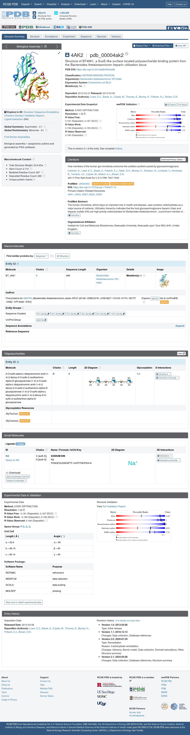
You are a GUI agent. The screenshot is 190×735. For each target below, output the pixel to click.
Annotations (51, 36)
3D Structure (63, 255)
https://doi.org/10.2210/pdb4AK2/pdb (95, 69)
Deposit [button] (25, 4)
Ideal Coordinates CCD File (18, 476)
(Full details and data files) (127, 620)
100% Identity (116, 313)
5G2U (92, 194)
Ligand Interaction (13, 119)
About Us (5, 681)
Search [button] (38, 4)
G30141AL (24, 413)
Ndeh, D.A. (125, 170)
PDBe (164, 684)
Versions (116, 36)
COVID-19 (128, 4)
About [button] (104, 4)
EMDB (164, 695)
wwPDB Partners (170, 677)
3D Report (171, 104)
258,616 (42, 12)
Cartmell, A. (74, 170)
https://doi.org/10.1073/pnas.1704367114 (94, 187)
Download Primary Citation (172, 159)
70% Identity (71, 313)
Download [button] (80, 4)
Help (169, 4)
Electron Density (14, 115)
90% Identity (86, 313)
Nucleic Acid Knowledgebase (136, 714)
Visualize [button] (52, 4)
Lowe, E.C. (96, 96)
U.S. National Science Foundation (66, 724)
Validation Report (34, 115)
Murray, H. (144, 96)
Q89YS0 (27, 298)
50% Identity (57, 313)
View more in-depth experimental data (23, 602)
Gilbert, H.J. (104, 174)
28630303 (84, 183)
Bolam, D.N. (171, 96)
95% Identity (101, 313)
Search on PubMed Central (122, 183)
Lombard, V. (164, 170)
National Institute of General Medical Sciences (72, 727)
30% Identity (42, 313)
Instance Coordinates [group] (15, 480)
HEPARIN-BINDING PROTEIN (98, 75)
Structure (34, 36)
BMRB (164, 692)
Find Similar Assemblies (17, 137)
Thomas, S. (132, 96)
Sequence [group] (40, 255)
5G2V (99, 194)
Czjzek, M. (119, 96)
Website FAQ (46, 688)
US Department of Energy (114, 724)
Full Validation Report (114, 506)
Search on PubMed (100, 183)
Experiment (69, 36)
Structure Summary (14, 36)
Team (4, 692)
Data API (182, 45)
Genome (101, 36)
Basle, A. (107, 96)
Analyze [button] (65, 4)
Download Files (162, 45)
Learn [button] (93, 4)
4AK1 (71, 194)
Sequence (86, 36)
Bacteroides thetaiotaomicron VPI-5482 (101, 79)
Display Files (141, 45)
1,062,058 (64, 12)
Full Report (182, 104)
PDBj (163, 688)
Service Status (47, 695)
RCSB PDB (10, 4)
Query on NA (12, 460)
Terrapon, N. (150, 170)
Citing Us (5, 684)
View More (74, 215)
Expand (180, 325)
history (118, 148)
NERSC (102, 730)
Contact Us (45, 681)
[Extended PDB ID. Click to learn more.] (126, 53)
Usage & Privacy (9, 699)
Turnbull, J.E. (78, 174)
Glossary (44, 692)
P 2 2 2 (25, 526)
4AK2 (78, 194)
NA (7, 456)
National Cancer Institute (163, 724)
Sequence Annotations (47, 112)
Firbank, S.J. (157, 96)
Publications (7, 688)
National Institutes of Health (113, 727)
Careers (116, 4)
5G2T (85, 194)
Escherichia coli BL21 (99, 82)
